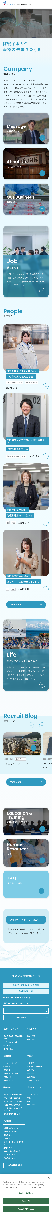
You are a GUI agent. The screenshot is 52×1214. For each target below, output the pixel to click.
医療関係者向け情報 (26, 991)
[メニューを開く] (47, 4)
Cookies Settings (26, 1193)
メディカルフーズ (10, 1042)
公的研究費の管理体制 (11, 1114)
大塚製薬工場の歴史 (10, 1073)
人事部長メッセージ (10, 1128)
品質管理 (30, 1070)
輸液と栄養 (31, 1036)
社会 (29, 1101)
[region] (26, 1194)
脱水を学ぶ (31, 1039)
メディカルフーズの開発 (12, 1101)
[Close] (49, 1178)
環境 (29, 1098)
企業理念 (6, 1066)
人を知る (6, 1138)
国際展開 (30, 1073)
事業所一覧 (7, 1077)
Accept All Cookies (26, 1208)
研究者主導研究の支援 (11, 1104)
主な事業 (30, 1063)
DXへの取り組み (33, 1080)
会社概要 (6, 1070)
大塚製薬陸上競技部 (14, 1165)
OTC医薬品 (7, 1045)
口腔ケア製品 (8, 1049)
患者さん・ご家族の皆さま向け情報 (26, 985)
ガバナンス (31, 1104)
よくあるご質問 (9, 1154)
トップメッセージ (10, 1063)
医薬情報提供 (32, 1077)
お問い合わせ (21, 1017)
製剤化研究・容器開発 (11, 1098)
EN (47, 1017)
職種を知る (7, 1135)
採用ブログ (7, 1147)
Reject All (26, 1201)
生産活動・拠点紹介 (34, 1066)
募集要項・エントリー (11, 1158)
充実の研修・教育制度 (11, 1151)
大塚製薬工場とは (10, 1131)
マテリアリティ (33, 1094)
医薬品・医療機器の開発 (12, 1094)
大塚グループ (8, 1080)
